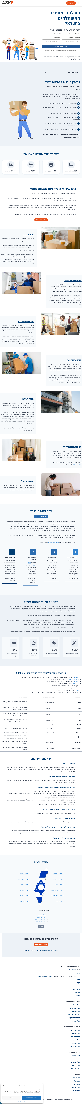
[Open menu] (78, 3)
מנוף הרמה (28, 399)
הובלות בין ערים (75, 1062)
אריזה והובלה (76, 1056)
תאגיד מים (76, 684)
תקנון (78, 983)
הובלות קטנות (74, 360)
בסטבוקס (76, 677)
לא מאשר (12, 1098)
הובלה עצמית (76, 1087)
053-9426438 (72, 970)
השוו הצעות (71, 3)
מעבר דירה (77, 1084)
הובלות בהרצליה (41, 917)
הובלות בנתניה (59, 901)
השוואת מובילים (73, 280)
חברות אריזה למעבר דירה (73, 1059)
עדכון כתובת (76, 1091)
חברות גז (76, 688)
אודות (78, 980)
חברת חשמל (75, 682)
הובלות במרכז (42, 915)
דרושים (78, 996)
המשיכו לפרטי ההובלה (61, 46)
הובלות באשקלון (24, 896)
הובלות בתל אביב (58, 874)
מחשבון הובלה (76, 1078)
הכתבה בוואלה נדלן (53, 542)
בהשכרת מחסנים (77, 465)
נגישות (78, 986)
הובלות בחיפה (59, 885)
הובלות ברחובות (24, 901)
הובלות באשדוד (24, 874)
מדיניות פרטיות (21, 1101)
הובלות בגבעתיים (41, 922)
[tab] (76, 33)
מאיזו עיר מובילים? (74, 38)
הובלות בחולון (25, 885)
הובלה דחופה (76, 1065)
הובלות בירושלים (58, 879)
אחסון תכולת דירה (72, 447)
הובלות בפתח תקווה (57, 896)
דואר (78, 690)
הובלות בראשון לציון (57, 890)
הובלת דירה (28, 234)
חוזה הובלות (76, 1081)
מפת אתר (77, 992)
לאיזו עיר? (57, 38)
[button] (3, 1085)
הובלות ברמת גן (24, 890)
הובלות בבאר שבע (23, 879)
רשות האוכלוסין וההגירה (72, 679)
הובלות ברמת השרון (40, 919)
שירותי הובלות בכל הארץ (45, 976)
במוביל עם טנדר (73, 380)
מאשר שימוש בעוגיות (31, 1098)
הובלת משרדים (26, 321)
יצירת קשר (77, 973)
